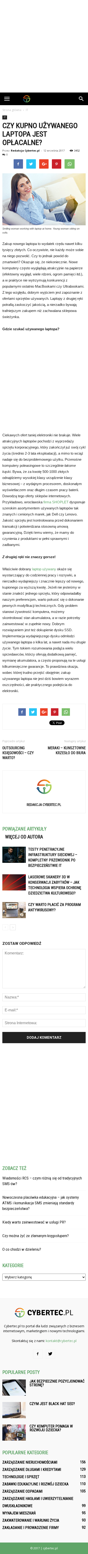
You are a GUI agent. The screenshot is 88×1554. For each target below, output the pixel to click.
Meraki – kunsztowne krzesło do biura (67, 750)
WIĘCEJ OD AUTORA (24, 837)
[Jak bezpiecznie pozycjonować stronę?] (14, 1388)
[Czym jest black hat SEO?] (14, 1410)
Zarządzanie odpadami (22, 1491)
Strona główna (11, 110)
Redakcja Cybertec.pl (25, 150)
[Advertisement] (44, 46)
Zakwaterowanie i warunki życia (30, 1520)
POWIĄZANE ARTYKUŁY (24, 829)
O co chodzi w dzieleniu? (21, 1249)
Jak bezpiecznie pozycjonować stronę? (57, 1383)
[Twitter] (50, 1354)
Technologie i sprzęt (20, 1477)
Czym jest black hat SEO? (52, 1404)
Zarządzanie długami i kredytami (31, 1469)
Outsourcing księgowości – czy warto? (18, 753)
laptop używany (44, 569)
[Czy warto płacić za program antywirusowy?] (14, 910)
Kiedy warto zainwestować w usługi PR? (34, 1222)
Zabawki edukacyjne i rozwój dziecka (35, 1484)
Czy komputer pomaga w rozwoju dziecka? (51, 1428)
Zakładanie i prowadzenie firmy (30, 1527)
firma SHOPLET (56, 502)
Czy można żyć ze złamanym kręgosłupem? (35, 1235)
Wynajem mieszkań (19, 1513)
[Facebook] (37, 1354)
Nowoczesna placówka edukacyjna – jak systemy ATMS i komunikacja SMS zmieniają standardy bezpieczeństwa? (40, 1203)
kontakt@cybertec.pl (61, 1341)
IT (5, 117)
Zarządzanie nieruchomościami (29, 1462)
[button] (81, 99)
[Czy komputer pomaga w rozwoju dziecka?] (14, 1432)
